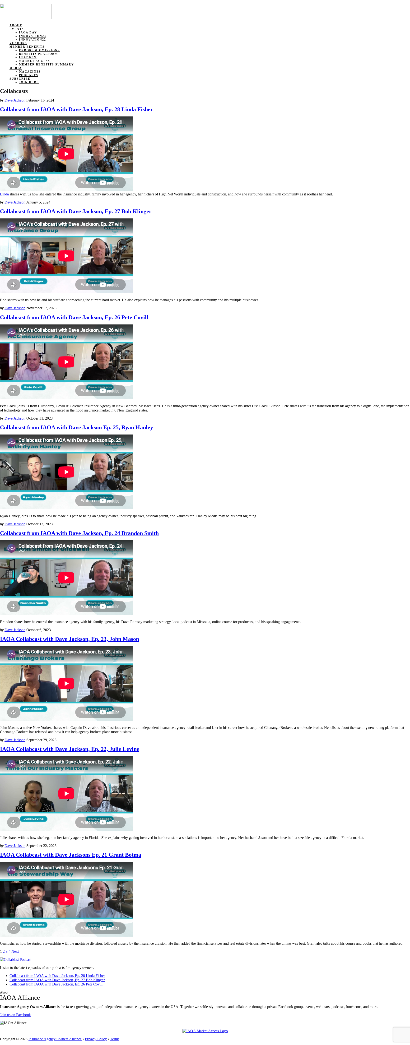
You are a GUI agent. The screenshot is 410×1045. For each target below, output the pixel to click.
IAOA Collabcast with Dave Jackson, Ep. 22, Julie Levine (69, 749)
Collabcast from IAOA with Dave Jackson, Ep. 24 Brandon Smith (79, 533)
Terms (114, 1039)
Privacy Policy (96, 1039)
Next (15, 951)
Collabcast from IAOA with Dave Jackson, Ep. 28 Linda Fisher (76, 109)
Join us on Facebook (15, 1015)
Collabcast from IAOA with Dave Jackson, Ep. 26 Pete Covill (74, 317)
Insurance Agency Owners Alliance (55, 1039)
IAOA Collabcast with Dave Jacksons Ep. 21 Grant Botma (70, 855)
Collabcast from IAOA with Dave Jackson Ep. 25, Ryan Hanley (76, 427)
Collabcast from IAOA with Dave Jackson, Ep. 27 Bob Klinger (76, 211)
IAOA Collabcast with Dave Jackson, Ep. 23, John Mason (69, 639)
